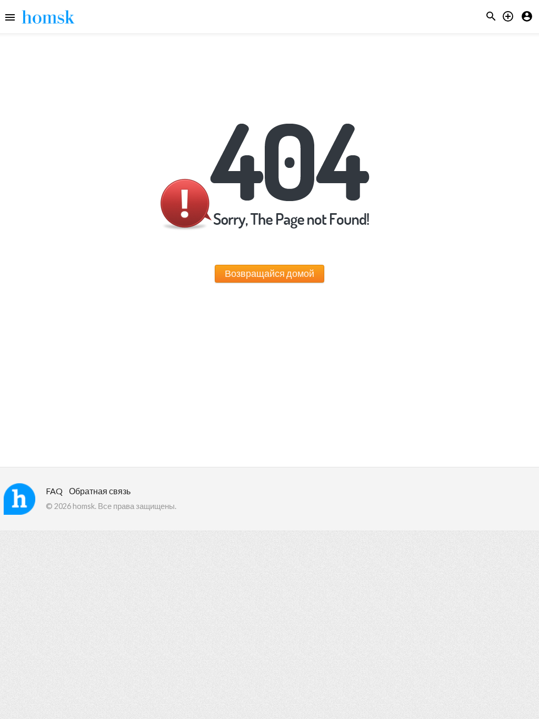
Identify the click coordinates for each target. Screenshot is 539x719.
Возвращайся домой (269, 273)
